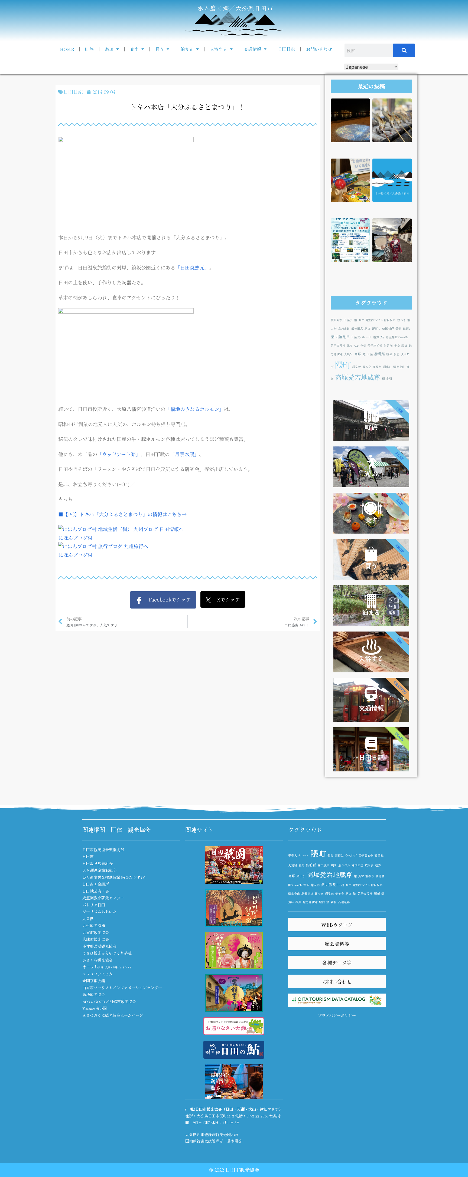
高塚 (357, 353)
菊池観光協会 (93, 994)
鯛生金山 (399, 367)
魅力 (376, 337)
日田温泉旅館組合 (97, 863)
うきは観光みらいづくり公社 (107, 953)
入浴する (218, 49)
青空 (397, 346)
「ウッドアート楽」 (119, 454)
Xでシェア (225, 599)
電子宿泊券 (375, 346)
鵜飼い (407, 329)
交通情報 (252, 49)
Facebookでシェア (166, 599)
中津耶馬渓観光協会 (99, 946)
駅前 (396, 354)
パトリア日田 (93, 905)
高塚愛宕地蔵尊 (358, 377)
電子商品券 (338, 346)
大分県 (88, 918)
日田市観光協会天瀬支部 (103, 849)
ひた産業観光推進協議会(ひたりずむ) (113, 877)
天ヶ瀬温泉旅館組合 (99, 870)
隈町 (343, 364)
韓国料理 (388, 329)
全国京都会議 (93, 980)
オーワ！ (106, 966)
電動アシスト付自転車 (381, 320)
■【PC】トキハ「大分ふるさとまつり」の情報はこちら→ (122, 514)
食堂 (363, 346)
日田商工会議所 (95, 884)
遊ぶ (109, 49)
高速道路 (344, 329)
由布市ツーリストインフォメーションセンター (122, 987)
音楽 (370, 354)
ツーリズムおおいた (99, 911)
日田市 (88, 856)
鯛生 (389, 354)
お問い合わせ (319, 49)
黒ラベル (353, 346)
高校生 (377, 367)
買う (159, 49)
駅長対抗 (337, 320)
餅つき (401, 320)
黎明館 (379, 353)
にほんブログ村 (75, 537)
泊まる (186, 49)
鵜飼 (398, 329)
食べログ (351, 855)
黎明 (389, 379)
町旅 (89, 49)
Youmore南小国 (94, 1008)
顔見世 (356, 367)
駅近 (367, 329)
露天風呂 (357, 329)
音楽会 (348, 320)
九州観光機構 (93, 925)
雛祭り (376, 329)
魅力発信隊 (310, 902)
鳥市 (362, 320)
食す (134, 49)
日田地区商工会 (95, 891)
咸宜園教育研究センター (103, 897)
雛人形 (315, 885)
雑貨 (334, 902)
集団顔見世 (340, 336)
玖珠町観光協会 (95, 939)
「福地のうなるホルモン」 (194, 408)
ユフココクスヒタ (97, 974)
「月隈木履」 (184, 454)
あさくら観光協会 (97, 960)
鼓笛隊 (388, 346)
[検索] (404, 50)
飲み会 (366, 367)
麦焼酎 (348, 354)
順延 (404, 346)
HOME (67, 49)
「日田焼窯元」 (192, 267)
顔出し (387, 367)
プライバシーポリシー (337, 1015)
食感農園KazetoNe (396, 337)
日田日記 (286, 49)
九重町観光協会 (95, 932)
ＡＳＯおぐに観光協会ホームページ (112, 1015)
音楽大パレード (361, 337)
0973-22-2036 (257, 1116)
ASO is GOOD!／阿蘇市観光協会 (109, 1001)
